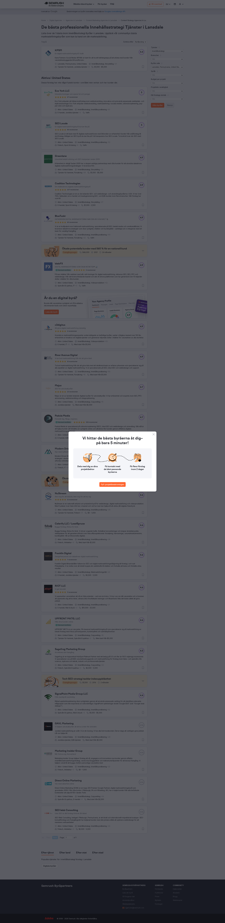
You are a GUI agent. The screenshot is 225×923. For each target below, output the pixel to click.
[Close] (153, 434)
